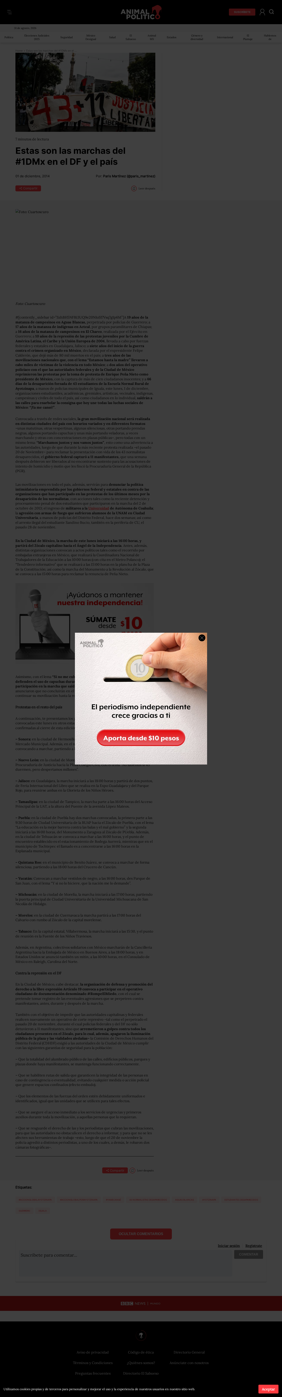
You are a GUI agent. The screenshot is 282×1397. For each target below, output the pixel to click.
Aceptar (268, 1389)
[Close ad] (202, 637)
